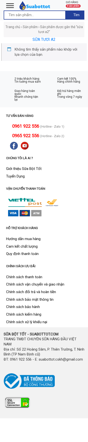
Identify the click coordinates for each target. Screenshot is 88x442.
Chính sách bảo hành (23, 307)
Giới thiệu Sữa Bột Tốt (24, 168)
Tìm (75, 15)
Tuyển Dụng (15, 176)
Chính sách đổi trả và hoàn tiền (31, 292)
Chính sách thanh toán (24, 277)
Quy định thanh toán (22, 254)
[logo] (35, 5)
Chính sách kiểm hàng (23, 314)
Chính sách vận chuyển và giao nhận (35, 284)
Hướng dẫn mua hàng (23, 239)
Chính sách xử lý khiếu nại (26, 322)
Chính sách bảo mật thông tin (30, 299)
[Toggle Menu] (10, 5)
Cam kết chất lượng (22, 246)
